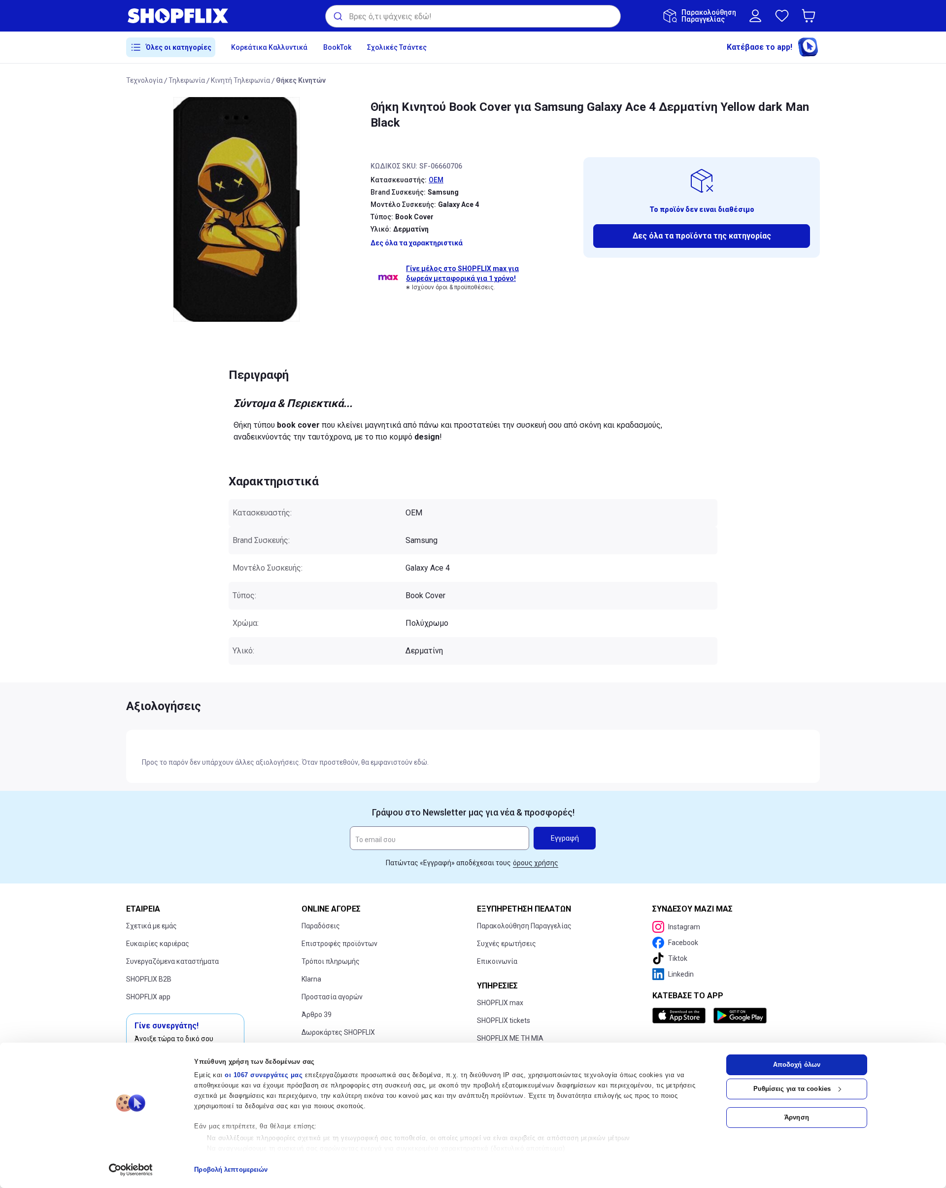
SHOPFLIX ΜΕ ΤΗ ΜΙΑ (510, 1038)
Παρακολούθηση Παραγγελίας (524, 926)
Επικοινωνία (497, 961)
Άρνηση (796, 1117)
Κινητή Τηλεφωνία (240, 80)
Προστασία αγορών (332, 997)
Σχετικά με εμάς (151, 926)
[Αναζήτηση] (337, 16)
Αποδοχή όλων (796, 1064)
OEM (436, 180)
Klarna (311, 979)
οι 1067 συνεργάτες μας (264, 1075)
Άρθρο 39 (317, 1014)
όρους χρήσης (535, 863)
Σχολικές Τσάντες (397, 47)
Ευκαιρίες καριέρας (157, 944)
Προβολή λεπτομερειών (231, 1169)
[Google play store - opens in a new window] (740, 1015)
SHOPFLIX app (148, 997)
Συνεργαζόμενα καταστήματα (172, 961)
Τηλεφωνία (187, 80)
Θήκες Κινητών (301, 80)
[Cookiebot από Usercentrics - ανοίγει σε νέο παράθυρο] (131, 1169)
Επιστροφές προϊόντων (339, 944)
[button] (810, 15)
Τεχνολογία (144, 80)
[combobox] (473, 16)
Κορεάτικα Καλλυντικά (269, 47)
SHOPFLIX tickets (503, 1020)
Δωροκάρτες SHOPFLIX (338, 1032)
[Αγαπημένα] (782, 15)
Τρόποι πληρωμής (331, 961)
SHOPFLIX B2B (148, 979)
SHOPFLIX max (500, 1003)
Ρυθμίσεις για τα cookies (792, 1088)
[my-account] (755, 15)
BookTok (337, 47)
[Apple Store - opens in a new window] (681, 1015)
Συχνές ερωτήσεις (506, 944)
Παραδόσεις (321, 926)
